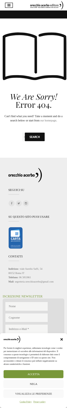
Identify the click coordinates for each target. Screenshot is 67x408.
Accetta (34, 374)
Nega (33, 384)
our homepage (48, 120)
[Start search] (34, 137)
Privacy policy (39, 402)
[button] (61, 339)
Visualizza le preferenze (33, 393)
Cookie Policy (26, 402)
